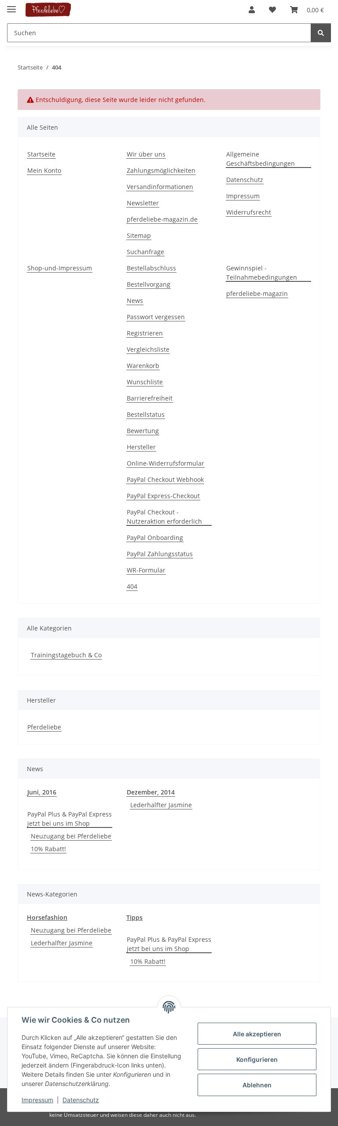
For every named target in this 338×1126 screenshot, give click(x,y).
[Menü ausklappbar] (11, 5)
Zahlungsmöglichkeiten (161, 170)
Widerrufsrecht (248, 212)
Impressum (37, 1100)
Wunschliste (145, 382)
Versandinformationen (160, 186)
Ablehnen (257, 1085)
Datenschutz (80, 1100)
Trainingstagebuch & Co (66, 655)
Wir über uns (146, 154)
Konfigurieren (257, 1059)
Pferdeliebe (44, 727)
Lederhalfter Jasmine (161, 805)
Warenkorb (143, 365)
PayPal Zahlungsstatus (160, 554)
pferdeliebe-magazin (257, 293)
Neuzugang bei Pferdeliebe (71, 836)
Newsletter (143, 203)
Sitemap (139, 235)
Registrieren (145, 333)
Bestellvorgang (148, 284)
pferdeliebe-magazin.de (162, 219)
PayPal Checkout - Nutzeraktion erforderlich (164, 516)
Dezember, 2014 (151, 792)
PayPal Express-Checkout (163, 496)
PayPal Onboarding (155, 537)
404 (132, 586)
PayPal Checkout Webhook (165, 479)
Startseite (41, 154)
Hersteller (141, 447)
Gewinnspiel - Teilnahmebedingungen (261, 272)
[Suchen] (321, 32)
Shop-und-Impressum (59, 268)
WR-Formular (146, 570)
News (135, 300)
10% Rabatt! (48, 849)
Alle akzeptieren (257, 1034)
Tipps (134, 917)
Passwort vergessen (156, 317)
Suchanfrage (145, 252)
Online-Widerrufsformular (165, 463)
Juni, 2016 (41, 792)
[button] (252, 9)
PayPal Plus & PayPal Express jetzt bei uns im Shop (69, 818)
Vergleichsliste (148, 349)
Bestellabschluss (151, 268)
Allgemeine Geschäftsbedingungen (260, 159)
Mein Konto (44, 170)
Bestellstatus (146, 414)
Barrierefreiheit (150, 398)
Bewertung (143, 430)
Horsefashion (47, 917)
